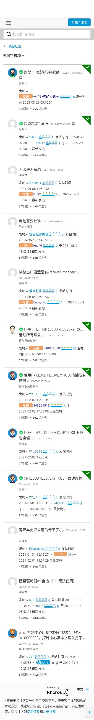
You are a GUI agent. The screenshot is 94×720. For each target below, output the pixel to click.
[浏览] (7, 22)
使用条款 (33, 712)
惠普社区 (15, 46)
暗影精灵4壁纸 (48, 123)
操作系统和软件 (28, 340)
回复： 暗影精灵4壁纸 (53, 72)
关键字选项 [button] (12, 55)
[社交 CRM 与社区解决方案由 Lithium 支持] (57, 691)
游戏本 (23, 83)
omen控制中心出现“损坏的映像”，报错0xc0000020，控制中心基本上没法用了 (52, 637)
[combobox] (47, 34)
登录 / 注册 (79, 22)
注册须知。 (51, 712)
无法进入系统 (41, 169)
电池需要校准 (41, 221)
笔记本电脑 (26, 226)
